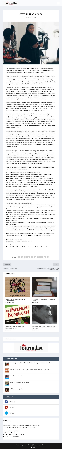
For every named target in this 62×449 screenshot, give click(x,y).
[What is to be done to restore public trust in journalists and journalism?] (7, 370)
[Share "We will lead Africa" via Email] (44, 257)
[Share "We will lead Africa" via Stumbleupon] (41, 257)
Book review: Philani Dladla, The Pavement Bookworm (14, 327)
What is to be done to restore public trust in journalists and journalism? (30, 369)
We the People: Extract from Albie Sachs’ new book (44, 327)
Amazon (17, 245)
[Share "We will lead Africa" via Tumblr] (28, 257)
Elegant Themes (27, 445)
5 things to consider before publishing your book (43, 299)
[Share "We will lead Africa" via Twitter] (22, 257)
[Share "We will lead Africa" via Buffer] (38, 257)
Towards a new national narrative (19, 382)
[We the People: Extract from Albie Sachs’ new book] (44, 314)
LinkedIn (30, 241)
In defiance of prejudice (16, 389)
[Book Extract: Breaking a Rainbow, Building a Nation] (17, 287)
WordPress (43, 445)
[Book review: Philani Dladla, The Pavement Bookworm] (17, 314)
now (21, 239)
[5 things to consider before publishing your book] (44, 287)
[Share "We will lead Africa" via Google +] (25, 257)
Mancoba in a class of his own (18, 376)
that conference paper (36, 123)
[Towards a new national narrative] (7, 383)
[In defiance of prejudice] (7, 390)
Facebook (23, 241)
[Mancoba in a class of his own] (7, 377)
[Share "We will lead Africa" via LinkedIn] (35, 257)
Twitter (18, 241)
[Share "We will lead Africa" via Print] (48, 257)
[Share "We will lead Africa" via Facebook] (19, 257)
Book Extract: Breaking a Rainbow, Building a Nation (15, 299)
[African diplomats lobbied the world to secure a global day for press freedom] (7, 364)
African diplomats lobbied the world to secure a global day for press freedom (32, 363)
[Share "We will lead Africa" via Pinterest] (32, 257)
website (16, 243)
